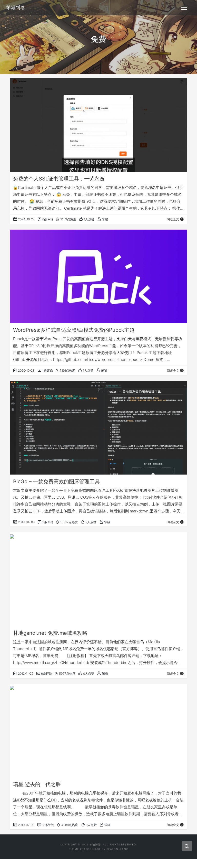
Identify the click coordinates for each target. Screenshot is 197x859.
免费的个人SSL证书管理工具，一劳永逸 (59, 179)
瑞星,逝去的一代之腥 (37, 784)
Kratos (85, 849)
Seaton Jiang (117, 849)
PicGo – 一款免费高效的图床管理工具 (56, 481)
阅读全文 (173, 219)
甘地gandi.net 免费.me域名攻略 (50, 633)
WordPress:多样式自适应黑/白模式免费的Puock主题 (73, 330)
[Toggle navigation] (184, 7)
